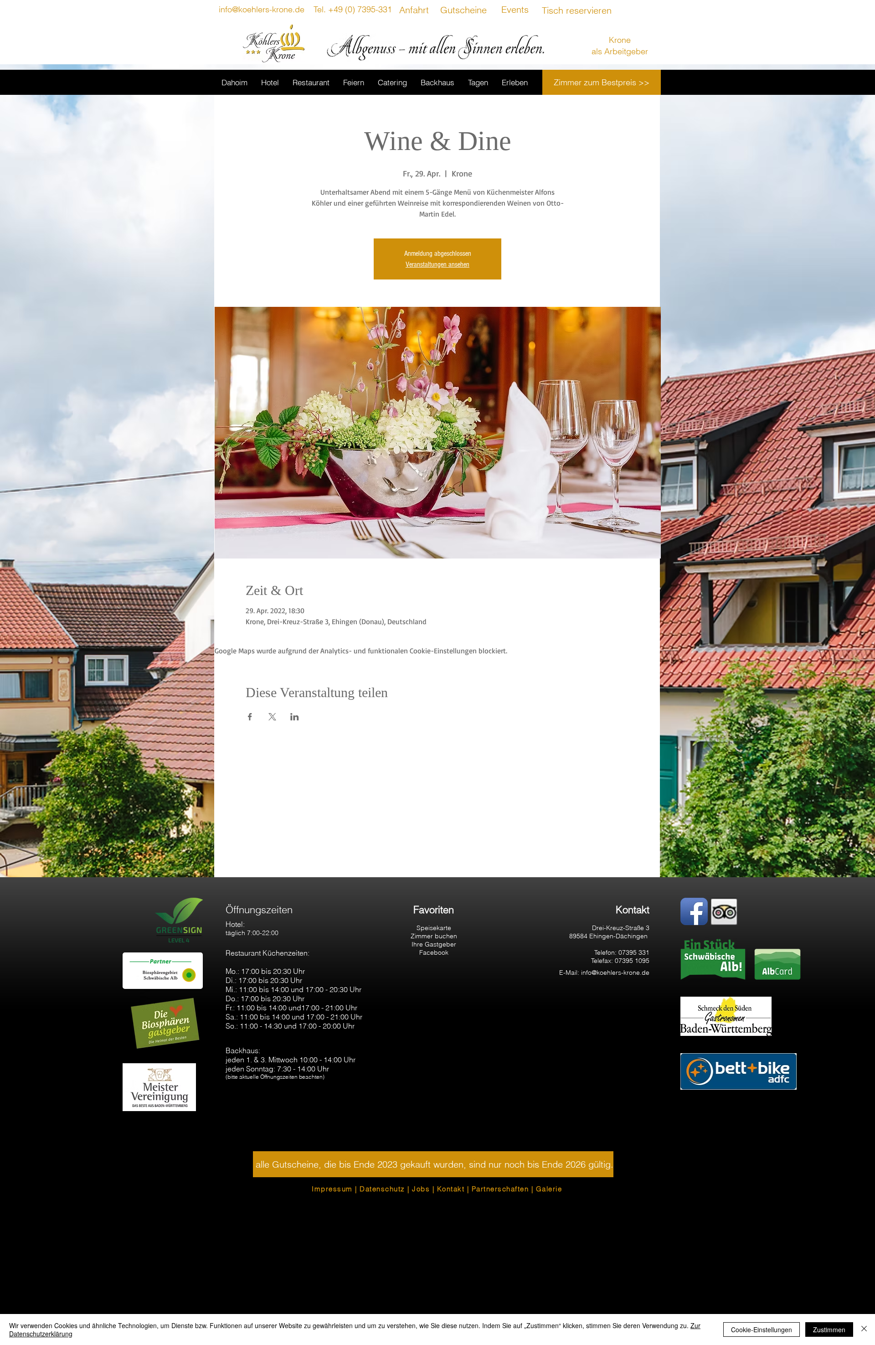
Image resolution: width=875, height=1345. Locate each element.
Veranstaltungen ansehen (437, 264)
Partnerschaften (500, 1189)
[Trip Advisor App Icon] (723, 911)
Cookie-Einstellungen (761, 1329)
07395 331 (633, 952)
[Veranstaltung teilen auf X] (272, 716)
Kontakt (451, 1189)
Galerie (549, 1189)
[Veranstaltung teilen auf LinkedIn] (294, 716)
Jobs (421, 1189)
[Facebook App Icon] (694, 911)
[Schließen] (864, 1329)
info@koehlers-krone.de (615, 972)
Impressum (332, 1189)
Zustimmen (829, 1329)
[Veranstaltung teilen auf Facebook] (250, 716)
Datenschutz (382, 1189)
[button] (433, 1164)
